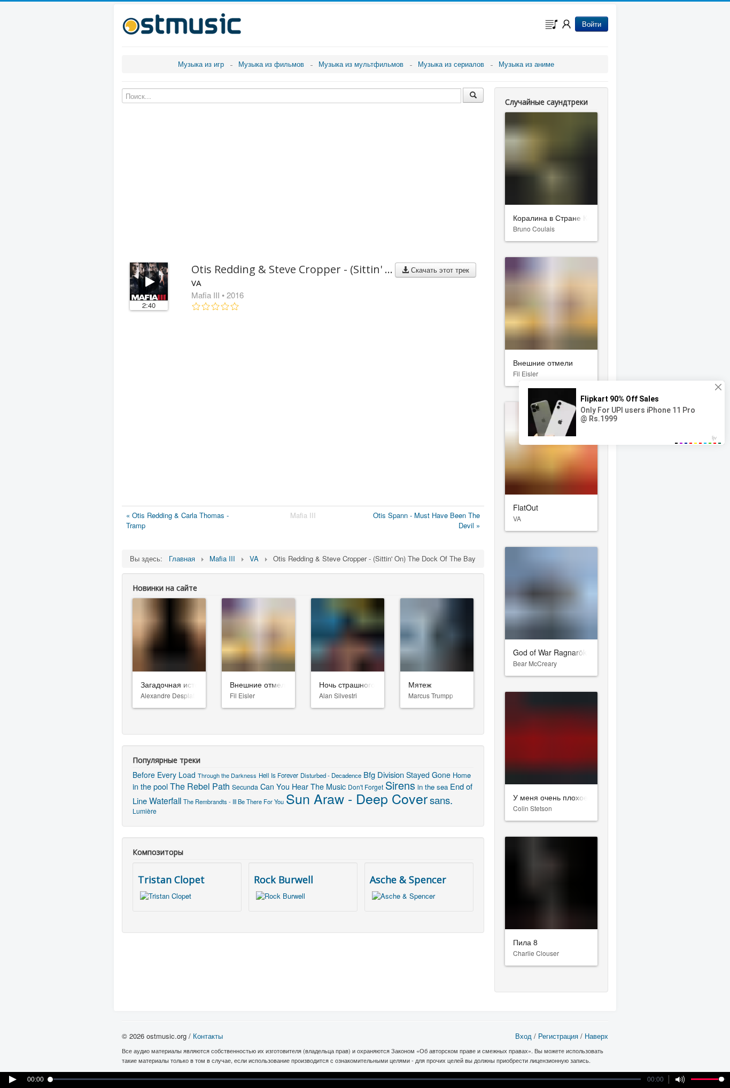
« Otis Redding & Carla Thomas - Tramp (177, 520)
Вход (523, 1036)
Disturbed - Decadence (330, 775)
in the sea (432, 787)
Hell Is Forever (278, 775)
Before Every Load (164, 774)
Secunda (245, 787)
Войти (591, 24)
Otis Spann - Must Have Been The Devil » (426, 520)
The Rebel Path (200, 786)
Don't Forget (365, 786)
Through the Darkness (227, 775)
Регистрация (558, 1036)
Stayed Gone (428, 774)
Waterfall (165, 800)
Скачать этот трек (439, 270)
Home (462, 775)
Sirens (400, 785)
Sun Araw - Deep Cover (357, 798)
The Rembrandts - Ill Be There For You (233, 801)
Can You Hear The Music (303, 786)
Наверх (596, 1036)
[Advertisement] (303, 410)
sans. (441, 799)
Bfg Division (383, 774)
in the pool (150, 786)
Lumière (145, 810)
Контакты (208, 1036)
